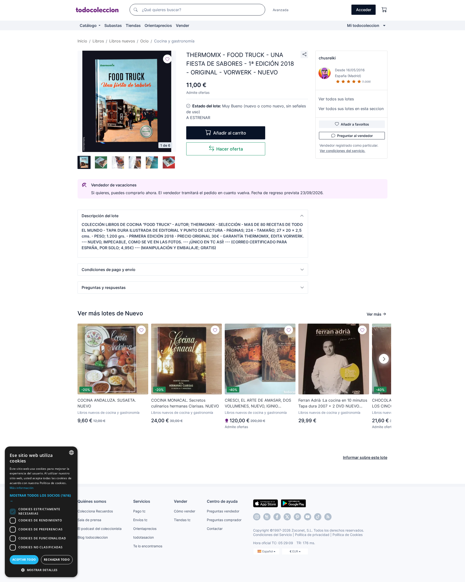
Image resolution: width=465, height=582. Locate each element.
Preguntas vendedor (223, 511)
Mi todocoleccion (363, 25)
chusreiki (327, 58)
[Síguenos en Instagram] (256, 516)
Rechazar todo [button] (57, 560)
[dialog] (41, 511)
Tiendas (133, 25)
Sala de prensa (89, 520)
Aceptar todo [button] (24, 560)
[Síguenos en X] (287, 516)
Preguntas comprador (224, 520)
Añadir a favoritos (355, 124)
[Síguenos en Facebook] (277, 516)
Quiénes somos (92, 501)
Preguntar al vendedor (355, 136)
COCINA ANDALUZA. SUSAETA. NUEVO (107, 403)
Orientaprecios (158, 25)
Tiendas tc (182, 520)
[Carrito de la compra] (384, 10)
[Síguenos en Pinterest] (297, 516)
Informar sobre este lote (365, 457)
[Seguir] (167, 59)
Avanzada (280, 10)
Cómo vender (184, 511)
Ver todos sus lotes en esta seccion (351, 108)
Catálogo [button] (89, 25)
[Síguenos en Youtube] (307, 516)
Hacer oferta (229, 148)
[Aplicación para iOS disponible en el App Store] (265, 503)
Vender (182, 25)
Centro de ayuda (222, 501)
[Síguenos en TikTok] (317, 516)
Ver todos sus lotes (336, 98)
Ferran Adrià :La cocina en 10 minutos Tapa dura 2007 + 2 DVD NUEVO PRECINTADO (332, 403)
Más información (22, 488)
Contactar (215, 528)
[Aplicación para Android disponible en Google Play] (293, 503)
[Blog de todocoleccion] (328, 516)
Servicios (141, 501)
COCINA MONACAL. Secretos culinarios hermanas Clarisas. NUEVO (185, 403)
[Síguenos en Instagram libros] (267, 516)
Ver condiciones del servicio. (342, 151)
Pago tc (139, 511)
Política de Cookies (348, 535)
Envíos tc (140, 520)
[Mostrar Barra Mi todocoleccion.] (384, 25)
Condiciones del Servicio (272, 535)
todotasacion (143, 537)
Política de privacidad (312, 535)
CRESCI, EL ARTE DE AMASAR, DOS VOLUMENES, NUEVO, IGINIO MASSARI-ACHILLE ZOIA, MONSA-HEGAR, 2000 (258, 403)
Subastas (113, 25)
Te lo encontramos (147, 546)
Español (268, 551)
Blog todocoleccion (93, 537)
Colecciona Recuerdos (95, 511)
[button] (193, 216)
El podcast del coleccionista (100, 528)
